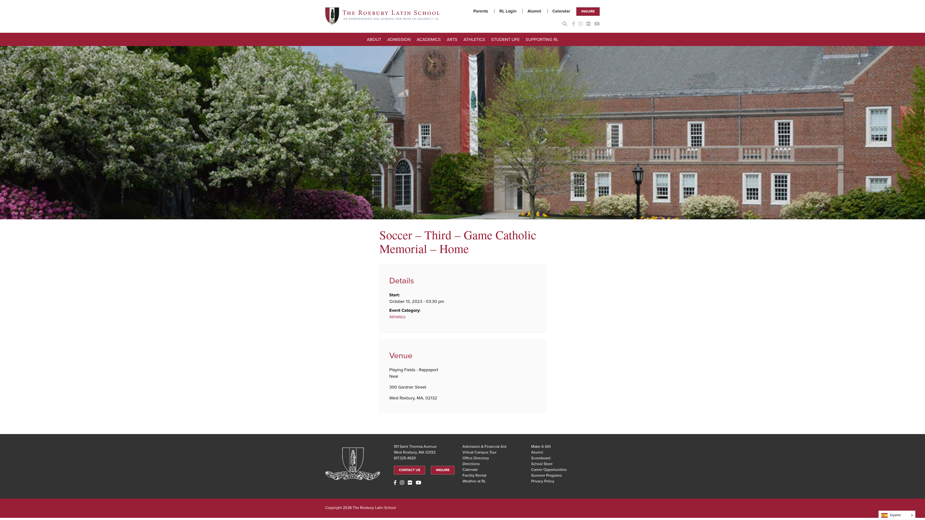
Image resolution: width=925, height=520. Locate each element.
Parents (480, 11)
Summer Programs (546, 475)
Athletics (474, 39)
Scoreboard (540, 458)
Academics (429, 39)
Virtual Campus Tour (479, 452)
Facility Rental (474, 475)
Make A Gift (541, 446)
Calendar (561, 11)
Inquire (588, 11)
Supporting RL (542, 39)
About (374, 39)
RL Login (507, 11)
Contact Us (409, 470)
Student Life (505, 39)
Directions (471, 464)
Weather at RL (474, 481)
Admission (399, 39)
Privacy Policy (542, 481)
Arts (452, 39)
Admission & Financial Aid (484, 446)
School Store (542, 464)
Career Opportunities (549, 469)
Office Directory (475, 458)
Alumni (534, 11)
